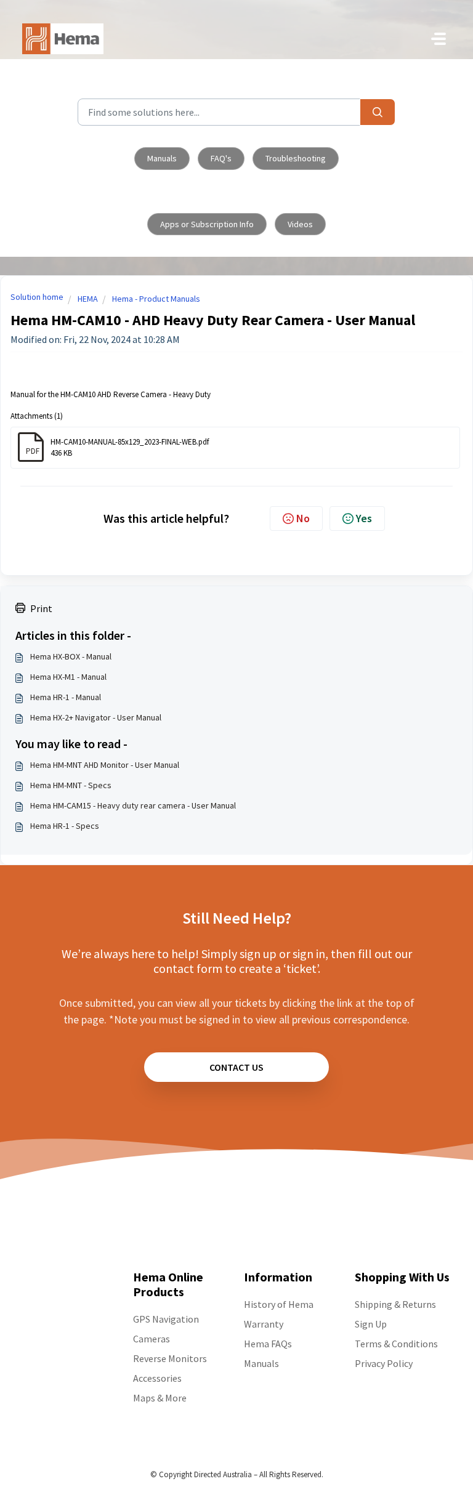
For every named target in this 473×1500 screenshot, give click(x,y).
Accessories (157, 1378)
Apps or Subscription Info (207, 224)
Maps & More (160, 1398)
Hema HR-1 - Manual (65, 697)
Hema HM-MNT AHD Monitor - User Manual (104, 764)
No (303, 518)
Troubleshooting (295, 158)
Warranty (263, 1324)
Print (41, 608)
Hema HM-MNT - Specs (70, 785)
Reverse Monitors (170, 1358)
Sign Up (371, 1324)
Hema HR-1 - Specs (64, 825)
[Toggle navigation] (438, 39)
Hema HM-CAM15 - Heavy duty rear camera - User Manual (133, 805)
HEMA (88, 298)
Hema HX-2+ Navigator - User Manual (95, 717)
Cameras (151, 1339)
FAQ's (221, 158)
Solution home (36, 296)
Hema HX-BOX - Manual (70, 656)
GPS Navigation (166, 1319)
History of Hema (278, 1304)
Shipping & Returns (395, 1304)
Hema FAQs (268, 1343)
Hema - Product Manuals (156, 298)
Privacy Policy (384, 1363)
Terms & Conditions (396, 1343)
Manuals (162, 158)
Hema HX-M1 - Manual (68, 676)
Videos (300, 224)
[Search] (377, 112)
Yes (364, 518)
